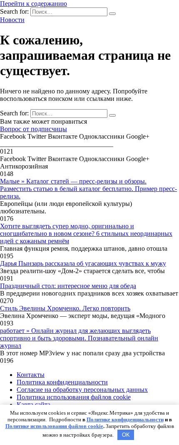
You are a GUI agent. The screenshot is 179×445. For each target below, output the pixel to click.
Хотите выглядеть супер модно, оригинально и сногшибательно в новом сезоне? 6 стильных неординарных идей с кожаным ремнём (86, 233)
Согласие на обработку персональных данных (82, 389)
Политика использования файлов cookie (74, 397)
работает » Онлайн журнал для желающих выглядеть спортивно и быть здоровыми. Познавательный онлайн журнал (79, 338)
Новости (12, 19)
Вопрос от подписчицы (33, 128)
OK (126, 435)
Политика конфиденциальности (62, 382)
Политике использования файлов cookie (54, 426)
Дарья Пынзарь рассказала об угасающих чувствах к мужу (83, 263)
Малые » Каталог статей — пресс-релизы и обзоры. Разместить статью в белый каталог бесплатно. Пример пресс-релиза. (88, 189)
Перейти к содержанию (33, 3)
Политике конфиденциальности (125, 419)
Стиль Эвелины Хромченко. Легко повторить (65, 308)
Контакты (31, 374)
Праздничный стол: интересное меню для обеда (68, 285)
